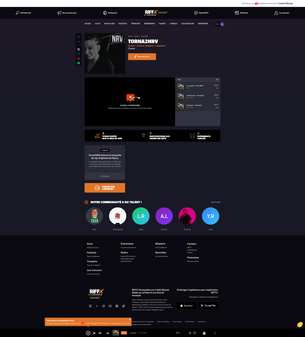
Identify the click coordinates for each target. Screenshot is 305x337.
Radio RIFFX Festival (128, 256)
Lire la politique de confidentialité (265, 314)
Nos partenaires (193, 261)
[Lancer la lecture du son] (88, 333)
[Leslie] (141, 216)
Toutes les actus (93, 247)
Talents (162, 23)
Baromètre (203, 23)
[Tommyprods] (118, 216)
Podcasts (123, 23)
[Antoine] (164, 216)
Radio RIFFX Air (126, 261)
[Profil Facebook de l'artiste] (79, 54)
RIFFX (189, 247)
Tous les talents (215, 202)
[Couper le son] (108, 333)
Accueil (88, 23)
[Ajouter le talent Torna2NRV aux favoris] (79, 37)
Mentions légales (163, 321)
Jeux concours (187, 23)
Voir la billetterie (161, 247)
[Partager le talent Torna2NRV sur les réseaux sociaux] (79, 41)
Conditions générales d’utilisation (142, 321)
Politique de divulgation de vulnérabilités (137, 324)
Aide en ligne (177, 321)
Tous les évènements (128, 247)
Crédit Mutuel (192, 250)
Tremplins (135, 23)
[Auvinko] (187, 216)
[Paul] (94, 216)
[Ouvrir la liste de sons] (190, 333)
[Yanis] (211, 216)
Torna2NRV (144, 36)
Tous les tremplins (93, 265)
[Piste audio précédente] (94, 333)
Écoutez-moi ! (143, 57)
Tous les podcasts (93, 256)
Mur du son (109, 23)
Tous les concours (93, 274)
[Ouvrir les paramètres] (215, 333)
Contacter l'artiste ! (108, 188)
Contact (190, 252)
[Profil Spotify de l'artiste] (79, 63)
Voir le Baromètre (161, 256)
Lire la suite (105, 176)
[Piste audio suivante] (100, 333)
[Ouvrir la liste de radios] (204, 333)
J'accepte (290, 325)
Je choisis (265, 325)
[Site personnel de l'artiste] (79, 49)
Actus (97, 23)
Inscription (201, 321)
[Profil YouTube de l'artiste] (79, 58)
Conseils (173, 23)
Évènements (149, 23)
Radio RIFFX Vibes (127, 259)
